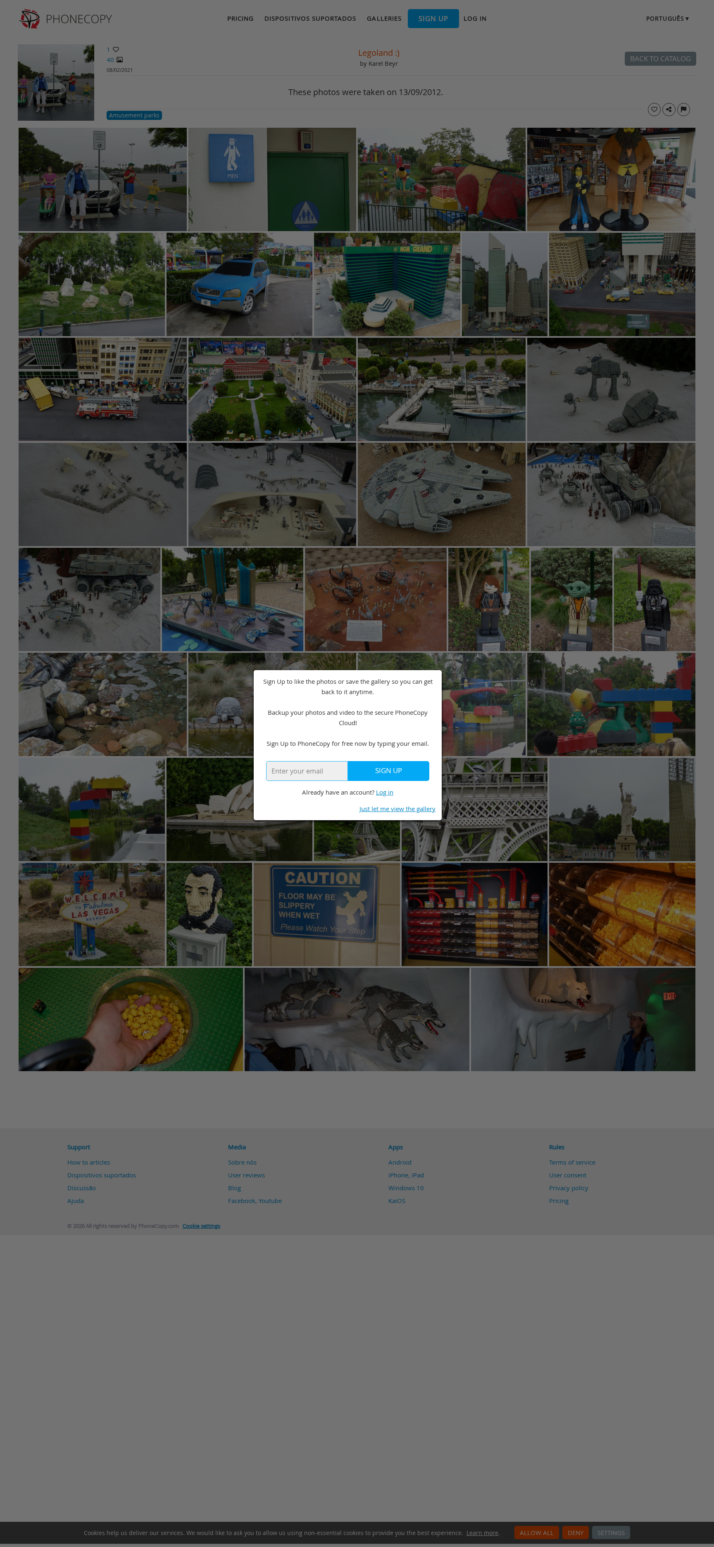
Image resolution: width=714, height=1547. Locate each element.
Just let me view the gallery (397, 809)
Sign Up (388, 770)
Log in (384, 792)
